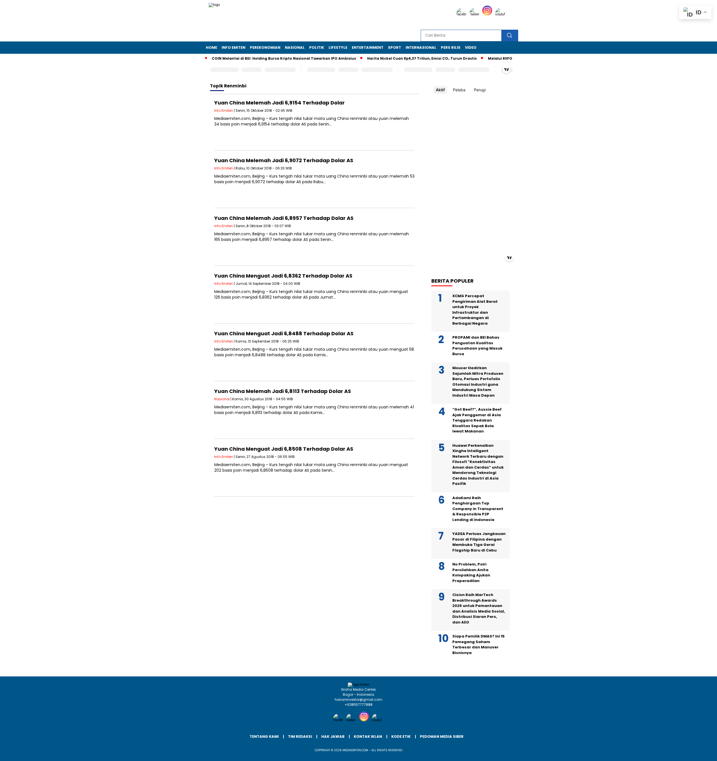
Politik (316, 47)
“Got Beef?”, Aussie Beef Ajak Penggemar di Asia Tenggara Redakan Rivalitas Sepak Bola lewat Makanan (477, 420)
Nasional (295, 47)
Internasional (421, 47)
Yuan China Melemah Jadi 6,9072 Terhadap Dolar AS (283, 160)
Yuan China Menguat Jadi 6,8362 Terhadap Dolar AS (283, 275)
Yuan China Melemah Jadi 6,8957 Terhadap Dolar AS (283, 218)
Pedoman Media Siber (442, 736)
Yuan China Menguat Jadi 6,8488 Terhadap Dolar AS (283, 333)
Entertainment (367, 47)
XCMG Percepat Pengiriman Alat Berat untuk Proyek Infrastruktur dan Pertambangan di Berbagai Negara (475, 309)
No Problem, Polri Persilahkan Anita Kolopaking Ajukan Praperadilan (471, 572)
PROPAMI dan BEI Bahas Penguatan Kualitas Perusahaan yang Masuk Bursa (477, 346)
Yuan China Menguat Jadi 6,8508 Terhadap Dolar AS (283, 448)
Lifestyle (338, 47)
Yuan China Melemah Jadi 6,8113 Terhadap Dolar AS (282, 391)
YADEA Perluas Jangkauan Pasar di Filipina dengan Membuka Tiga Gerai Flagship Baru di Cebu (479, 542)
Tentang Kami (264, 736)
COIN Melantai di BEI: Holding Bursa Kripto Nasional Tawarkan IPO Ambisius (269, 58)
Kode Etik (401, 736)
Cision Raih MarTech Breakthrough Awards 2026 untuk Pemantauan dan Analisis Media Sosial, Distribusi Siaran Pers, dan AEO (478, 608)
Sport (394, 47)
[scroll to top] (691, 752)
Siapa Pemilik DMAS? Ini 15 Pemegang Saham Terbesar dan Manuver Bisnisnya (478, 644)
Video (470, 47)
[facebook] (462, 14)
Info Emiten (233, 47)
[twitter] (475, 14)
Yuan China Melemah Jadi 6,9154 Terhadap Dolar (279, 102)
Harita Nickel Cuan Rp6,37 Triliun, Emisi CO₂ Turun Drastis (407, 58)
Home (211, 47)
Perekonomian (265, 47)
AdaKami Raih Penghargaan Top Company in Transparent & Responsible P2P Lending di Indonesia (477, 508)
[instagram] (488, 14)
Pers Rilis (450, 47)
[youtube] (501, 14)
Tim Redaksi (300, 736)
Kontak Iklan (368, 736)
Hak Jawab (332, 736)
